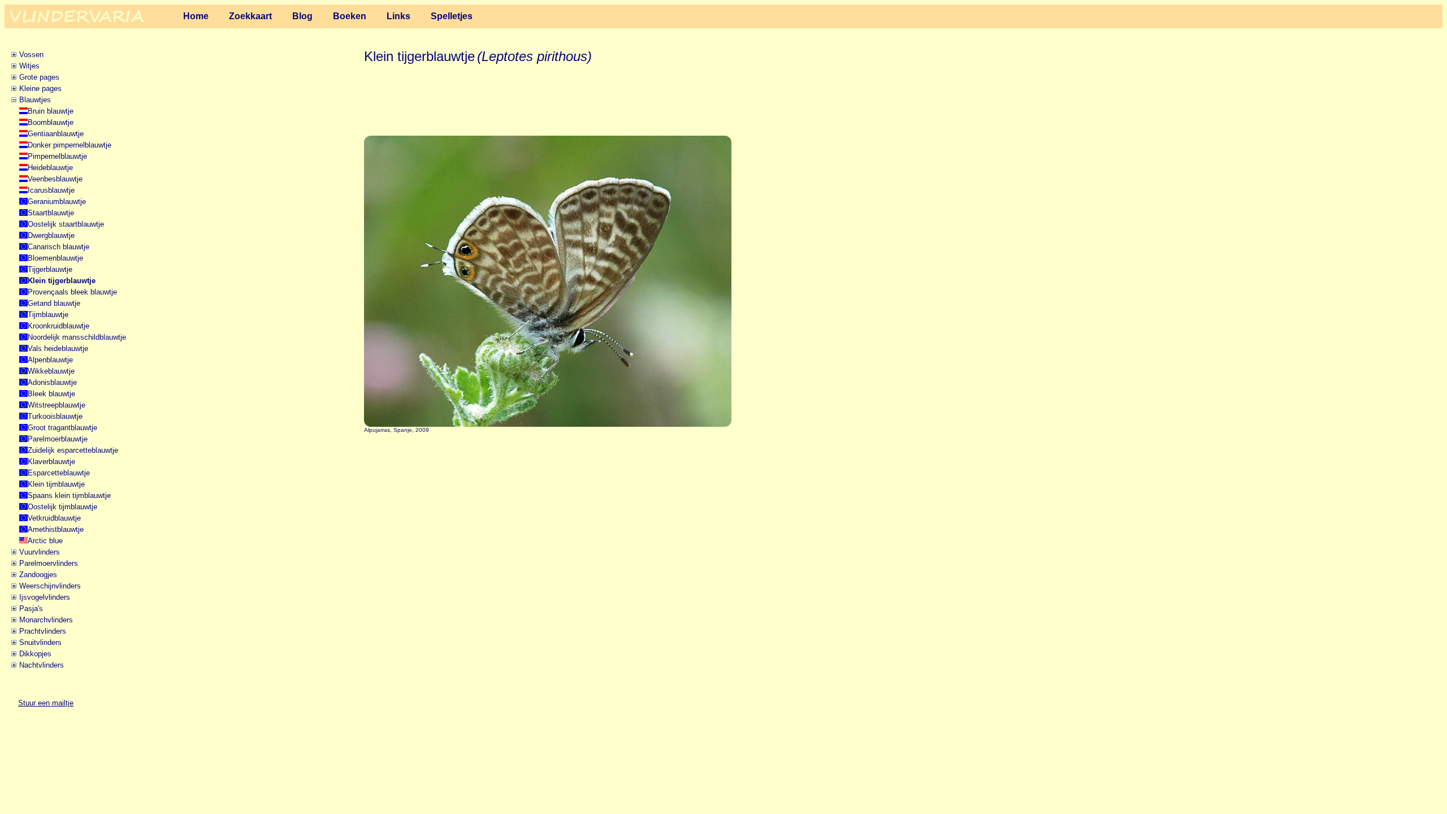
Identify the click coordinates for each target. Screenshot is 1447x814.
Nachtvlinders (41, 665)
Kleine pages (40, 88)
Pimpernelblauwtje (57, 156)
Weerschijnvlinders (50, 586)
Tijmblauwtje (48, 314)
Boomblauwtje (50, 122)
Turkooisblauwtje (55, 416)
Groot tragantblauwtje (62, 427)
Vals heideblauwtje (58, 348)
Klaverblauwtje (51, 461)
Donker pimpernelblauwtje (69, 145)
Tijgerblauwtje (50, 269)
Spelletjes (452, 16)
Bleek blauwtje (51, 393)
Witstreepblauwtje (56, 405)
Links (398, 16)
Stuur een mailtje (45, 703)
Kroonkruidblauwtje (58, 326)
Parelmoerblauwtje (58, 439)
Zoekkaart (250, 16)
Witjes (29, 66)
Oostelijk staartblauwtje (66, 224)
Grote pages (39, 77)
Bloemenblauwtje (55, 258)
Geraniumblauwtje (57, 201)
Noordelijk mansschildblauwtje (77, 337)
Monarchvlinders (46, 620)
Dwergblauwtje (51, 235)
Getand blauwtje (54, 303)
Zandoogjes (38, 574)
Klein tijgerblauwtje (62, 280)
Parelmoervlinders (48, 563)
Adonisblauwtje (52, 382)
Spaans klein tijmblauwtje (69, 495)
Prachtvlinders (42, 631)
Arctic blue (45, 540)
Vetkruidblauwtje (54, 518)
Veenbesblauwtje (55, 179)
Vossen (31, 54)
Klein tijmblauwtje (56, 484)
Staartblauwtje (51, 213)
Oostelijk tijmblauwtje (62, 507)
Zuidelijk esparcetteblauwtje (73, 450)
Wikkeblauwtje (51, 371)
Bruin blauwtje (50, 111)
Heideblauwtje (50, 167)
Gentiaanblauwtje (56, 133)
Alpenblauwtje (50, 360)
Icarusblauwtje (51, 190)
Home (196, 16)
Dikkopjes (35, 654)
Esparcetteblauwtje (59, 473)
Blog (302, 16)
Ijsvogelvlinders (44, 597)
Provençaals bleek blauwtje (72, 292)
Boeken (349, 16)
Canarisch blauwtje (58, 247)
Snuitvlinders (40, 642)
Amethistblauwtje (56, 529)
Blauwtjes (35, 100)
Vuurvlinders (39, 552)
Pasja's (31, 608)
